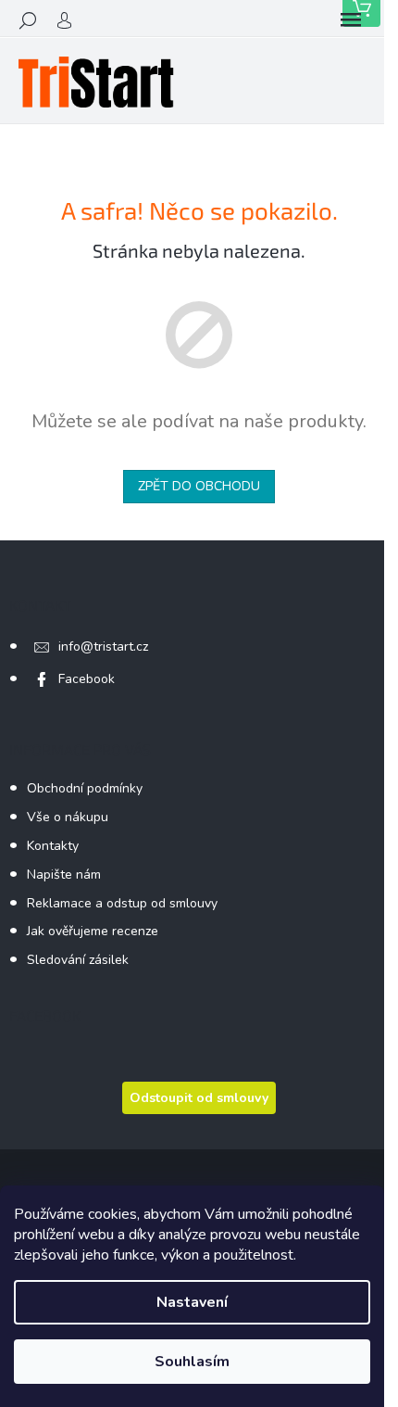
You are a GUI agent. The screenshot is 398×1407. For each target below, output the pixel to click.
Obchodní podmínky (85, 788)
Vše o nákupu (67, 817)
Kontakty (53, 846)
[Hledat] (27, 20)
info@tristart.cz (103, 646)
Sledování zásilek (78, 960)
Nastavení (192, 1302)
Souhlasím (192, 1361)
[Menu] (350, 20)
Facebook (86, 679)
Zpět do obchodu (199, 486)
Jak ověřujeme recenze (92, 931)
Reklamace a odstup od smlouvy (122, 903)
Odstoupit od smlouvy (199, 1098)
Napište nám (64, 874)
